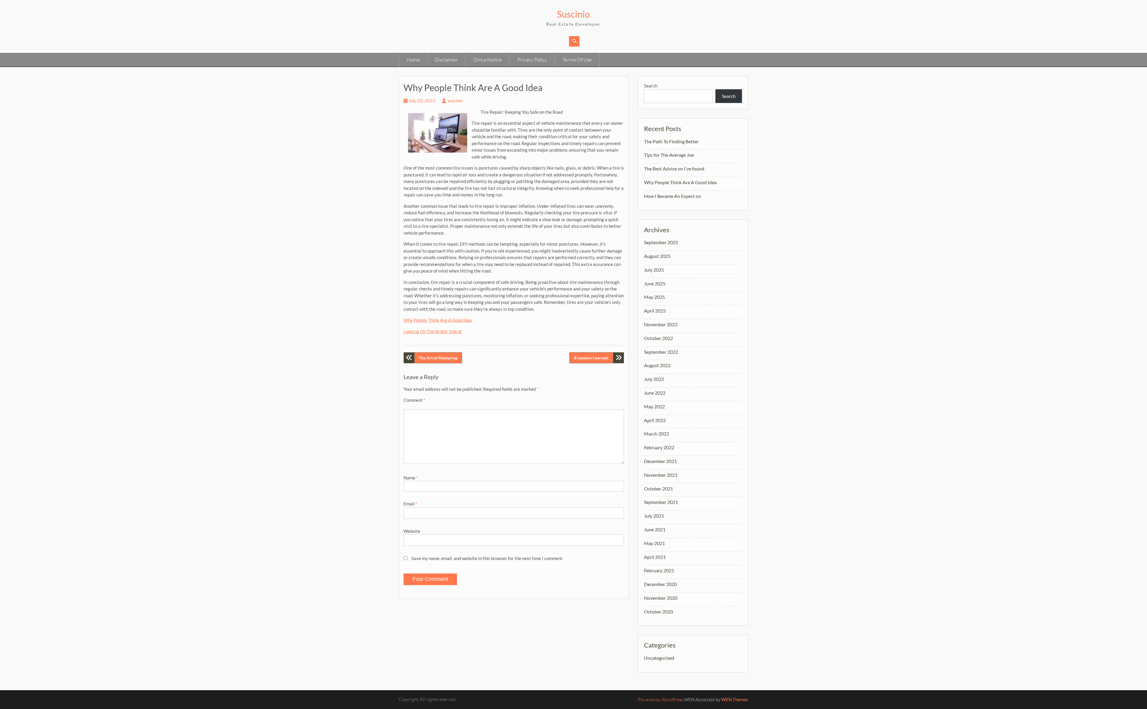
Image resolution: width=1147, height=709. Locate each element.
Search (650, 85)
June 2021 (654, 529)
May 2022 (654, 406)
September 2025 (661, 242)
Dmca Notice (487, 59)
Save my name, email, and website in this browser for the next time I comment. (487, 558)
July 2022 (654, 379)
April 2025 (655, 310)
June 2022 (654, 393)
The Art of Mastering (438, 357)
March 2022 (656, 433)
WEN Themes (734, 699)
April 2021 (655, 557)
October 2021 (658, 488)
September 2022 (661, 352)
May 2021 (654, 543)
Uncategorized (659, 658)
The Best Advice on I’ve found (674, 168)
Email (410, 503)
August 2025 (657, 256)
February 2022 (659, 447)
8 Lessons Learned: (591, 357)
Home (413, 59)
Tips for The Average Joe (669, 155)
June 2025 (654, 283)
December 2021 (660, 461)
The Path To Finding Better (671, 141)
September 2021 (661, 502)
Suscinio (573, 14)
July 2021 (654, 516)
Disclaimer (446, 59)
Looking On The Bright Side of (433, 331)
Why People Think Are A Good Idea (438, 320)
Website (412, 531)
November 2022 (660, 324)
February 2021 (659, 570)
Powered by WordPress (660, 699)
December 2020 (660, 584)
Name (411, 477)
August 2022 (657, 365)
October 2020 (658, 611)
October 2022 (658, 338)
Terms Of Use (577, 59)
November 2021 (660, 475)
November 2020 (660, 598)
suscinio (455, 100)
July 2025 (654, 270)
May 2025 (654, 297)
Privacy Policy (532, 59)
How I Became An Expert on (672, 196)
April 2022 (655, 420)
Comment (414, 400)
